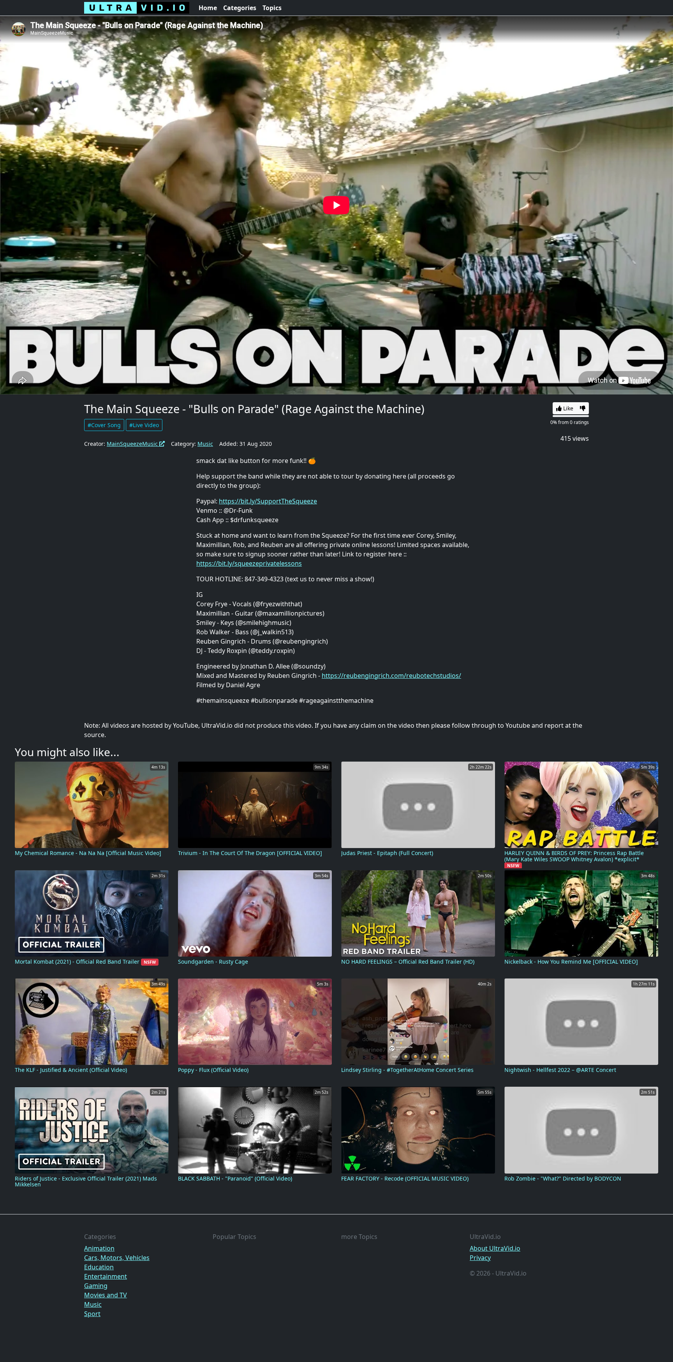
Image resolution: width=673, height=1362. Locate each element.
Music (205, 443)
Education (99, 1267)
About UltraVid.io (495, 1248)
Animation (99, 1248)
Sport (92, 1313)
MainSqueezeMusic (133, 443)
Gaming (95, 1285)
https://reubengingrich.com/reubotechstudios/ (391, 675)
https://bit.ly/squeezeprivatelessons (249, 563)
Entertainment (105, 1276)
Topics (272, 8)
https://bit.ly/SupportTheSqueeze (268, 501)
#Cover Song (104, 425)
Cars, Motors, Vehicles (117, 1257)
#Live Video (144, 425)
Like (567, 408)
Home (208, 8)
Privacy (480, 1257)
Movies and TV (105, 1295)
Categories (239, 8)
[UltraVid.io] (136, 8)
